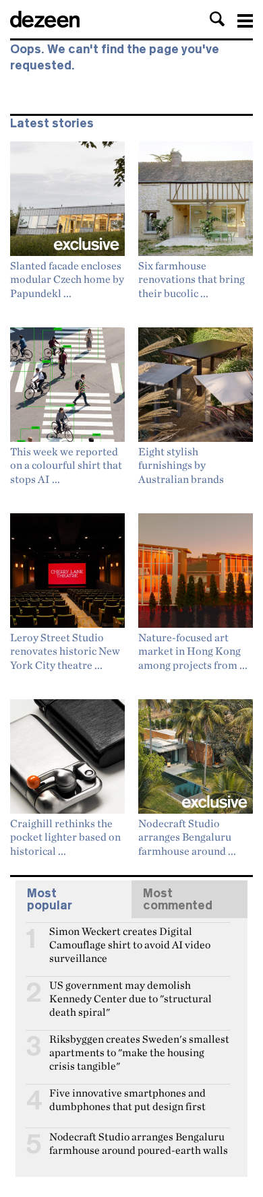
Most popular (49, 899)
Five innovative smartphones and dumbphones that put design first (127, 1099)
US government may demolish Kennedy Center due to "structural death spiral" (130, 991)
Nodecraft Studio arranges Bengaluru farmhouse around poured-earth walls (138, 1142)
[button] (217, 18)
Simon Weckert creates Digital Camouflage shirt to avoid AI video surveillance (129, 937)
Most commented (177, 899)
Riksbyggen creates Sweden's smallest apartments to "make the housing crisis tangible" (139, 1045)
